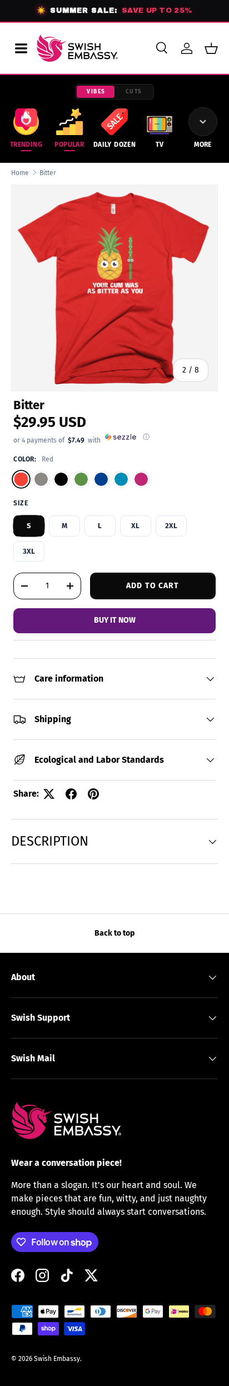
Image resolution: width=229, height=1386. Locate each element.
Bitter (47, 173)
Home (20, 173)
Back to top (114, 933)
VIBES (96, 91)
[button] (211, 48)
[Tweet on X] (49, 794)
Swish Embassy (57, 1359)
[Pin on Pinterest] (93, 794)
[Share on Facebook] (71, 794)
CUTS (134, 91)
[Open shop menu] (21, 48)
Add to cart (152, 585)
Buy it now (115, 620)
